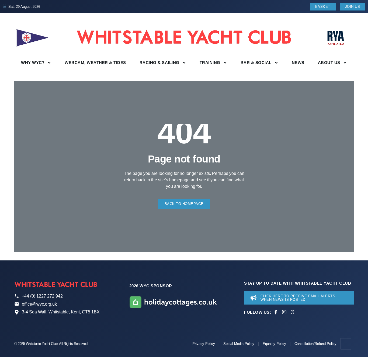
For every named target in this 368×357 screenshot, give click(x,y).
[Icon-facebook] (276, 312)
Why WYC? (32, 62)
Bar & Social (256, 62)
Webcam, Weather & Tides (95, 62)
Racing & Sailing (159, 62)
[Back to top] (346, 343)
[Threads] (292, 312)
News (298, 62)
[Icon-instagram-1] (284, 312)
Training (210, 62)
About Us (329, 62)
